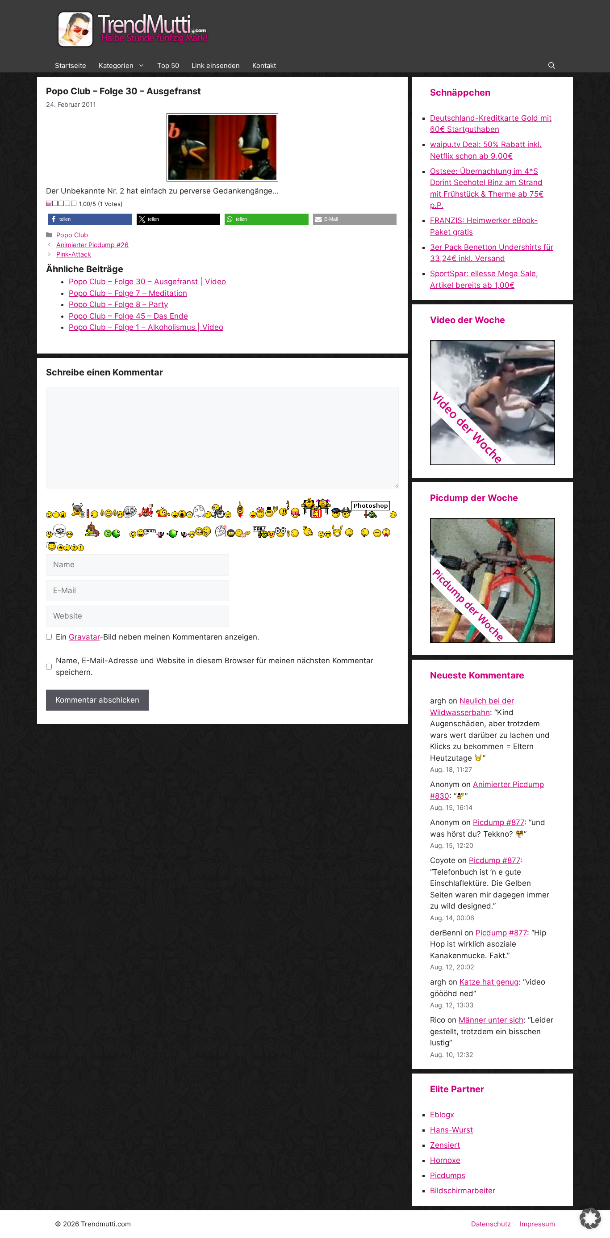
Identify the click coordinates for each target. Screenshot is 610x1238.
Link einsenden (216, 65)
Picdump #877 (498, 822)
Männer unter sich (491, 1019)
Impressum (537, 1224)
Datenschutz (491, 1224)
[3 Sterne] (61, 203)
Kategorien (116, 65)
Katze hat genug (489, 981)
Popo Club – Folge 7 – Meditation (128, 293)
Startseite (70, 65)
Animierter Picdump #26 (92, 244)
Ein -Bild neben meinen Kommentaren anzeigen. (157, 636)
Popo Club (72, 235)
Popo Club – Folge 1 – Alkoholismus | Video (146, 327)
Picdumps (447, 1175)
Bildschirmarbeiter (462, 1190)
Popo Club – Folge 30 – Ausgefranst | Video (147, 281)
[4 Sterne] (68, 203)
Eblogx (442, 1114)
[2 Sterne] (55, 203)
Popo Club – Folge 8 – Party (118, 304)
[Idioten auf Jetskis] (492, 462)
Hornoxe (445, 1160)
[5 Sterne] (74, 203)
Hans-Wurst (451, 1129)
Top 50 (168, 65)
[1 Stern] (49, 203)
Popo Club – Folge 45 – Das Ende (128, 316)
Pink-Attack (73, 254)
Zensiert (445, 1145)
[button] (551, 65)
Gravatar (84, 636)
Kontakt (264, 65)
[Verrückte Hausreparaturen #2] (492, 640)
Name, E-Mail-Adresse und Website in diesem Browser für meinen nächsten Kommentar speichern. (214, 666)
